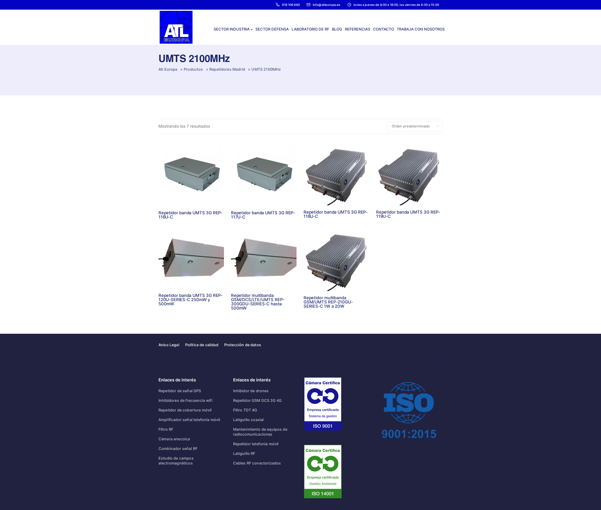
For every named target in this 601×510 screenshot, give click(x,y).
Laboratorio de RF (310, 29)
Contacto (383, 29)
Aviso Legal (168, 344)
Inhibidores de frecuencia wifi (185, 400)
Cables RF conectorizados (257, 463)
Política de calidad (201, 344)
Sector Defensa (272, 29)
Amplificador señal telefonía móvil (189, 419)
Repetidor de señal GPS (179, 390)
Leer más (191, 186)
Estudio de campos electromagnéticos (176, 460)
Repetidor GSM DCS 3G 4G (257, 400)
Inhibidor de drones (251, 390)
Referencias (357, 29)
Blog (337, 29)
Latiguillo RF (244, 453)
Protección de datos (242, 344)
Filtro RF (165, 429)
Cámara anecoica (174, 439)
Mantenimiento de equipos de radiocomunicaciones (260, 432)
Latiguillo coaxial (248, 419)
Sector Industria (232, 29)
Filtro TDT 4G (245, 410)
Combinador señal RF (177, 448)
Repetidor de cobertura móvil (185, 410)
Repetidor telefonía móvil (256, 443)
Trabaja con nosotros (421, 29)
